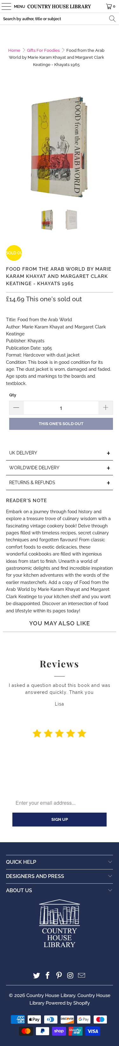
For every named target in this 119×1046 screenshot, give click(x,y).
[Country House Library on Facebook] (48, 976)
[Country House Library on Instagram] (70, 976)
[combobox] (59, 19)
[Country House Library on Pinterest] (59, 976)
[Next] (108, 146)
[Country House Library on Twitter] (36, 976)
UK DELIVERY (59, 453)
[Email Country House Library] (82, 976)
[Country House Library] (59, 6)
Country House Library (50, 995)
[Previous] (11, 146)
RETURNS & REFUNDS (59, 483)
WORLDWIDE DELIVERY (59, 468)
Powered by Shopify (68, 1003)
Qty (12, 395)
